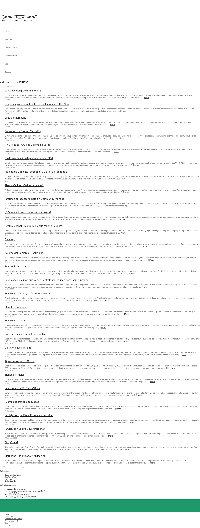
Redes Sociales (11, 481)
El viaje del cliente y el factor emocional (27, 293)
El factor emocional (16, 307)
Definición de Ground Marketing (23, 131)
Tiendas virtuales (14, 374)
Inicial (7, 31)
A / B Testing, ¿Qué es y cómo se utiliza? (28, 144)
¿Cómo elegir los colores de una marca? (28, 212)
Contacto (8, 72)
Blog (6, 64)
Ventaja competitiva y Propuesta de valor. (29, 415)
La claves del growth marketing (23, 90)
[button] (23, 467)
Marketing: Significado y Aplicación (25, 455)
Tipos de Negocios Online (19, 361)
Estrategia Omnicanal (17, 266)
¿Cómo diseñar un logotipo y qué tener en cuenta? (34, 226)
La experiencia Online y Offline (22, 388)
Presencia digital (11, 56)
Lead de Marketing (15, 117)
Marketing (8, 479)
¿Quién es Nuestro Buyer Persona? (25, 428)
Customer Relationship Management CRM (29, 158)
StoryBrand (11, 442)
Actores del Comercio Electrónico (24, 252)
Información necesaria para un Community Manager (35, 198)
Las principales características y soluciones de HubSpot (37, 104)
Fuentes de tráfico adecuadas (22, 401)
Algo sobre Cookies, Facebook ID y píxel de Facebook (36, 171)
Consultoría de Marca (12, 47)
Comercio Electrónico (13, 475)
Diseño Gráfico (10, 477)
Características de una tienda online (25, 334)
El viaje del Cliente (15, 320)
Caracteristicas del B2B (18, 347)
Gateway (10, 239)
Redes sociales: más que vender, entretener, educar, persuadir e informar (47, 280)
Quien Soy (8, 39)
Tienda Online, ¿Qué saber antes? (24, 185)
